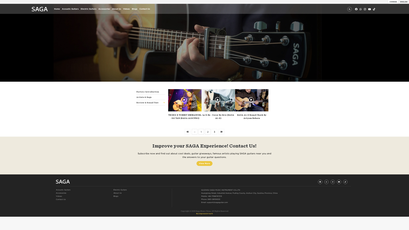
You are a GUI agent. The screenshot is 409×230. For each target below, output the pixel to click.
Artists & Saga (144, 97)
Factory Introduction (147, 92)
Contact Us (144, 9)
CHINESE (393, 2)
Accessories (104, 9)
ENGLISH (403, 2)
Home (57, 9)
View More (204, 163)
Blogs (134, 9)
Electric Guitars (88, 9)
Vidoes (126, 9)
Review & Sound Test (147, 103)
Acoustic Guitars (70, 9)
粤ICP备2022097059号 (204, 214)
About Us (116, 9)
